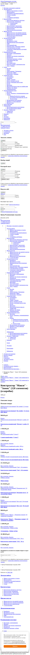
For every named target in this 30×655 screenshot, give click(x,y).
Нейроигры (7, 119)
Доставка (6, 116)
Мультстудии (10, 103)
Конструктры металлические (14, 30)
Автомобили (10, 76)
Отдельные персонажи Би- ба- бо (18, 97)
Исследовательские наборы (14, 108)
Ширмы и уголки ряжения (14, 101)
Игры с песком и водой (13, 81)
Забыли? (3, 193)
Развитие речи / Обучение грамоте (16, 46)
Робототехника (11, 28)
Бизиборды (10, 39)
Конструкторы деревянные (14, 21)
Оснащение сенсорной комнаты (15, 13)
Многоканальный (5, 125)
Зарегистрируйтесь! (14, 204)
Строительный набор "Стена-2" (10, 437)
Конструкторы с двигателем (14, 26)
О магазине (7, 358)
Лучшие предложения (9, 354)
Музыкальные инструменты (14, 100)
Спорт (5, 67)
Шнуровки (9, 61)
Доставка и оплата (8, 130)
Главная (6, 364)
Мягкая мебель (11, 12)
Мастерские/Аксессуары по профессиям (17, 86)
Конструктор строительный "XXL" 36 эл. (12, 541)
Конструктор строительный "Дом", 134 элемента (14, 470)
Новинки (6, 114)
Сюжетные (13, 24)
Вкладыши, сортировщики (14, 53)
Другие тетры (13, 98)
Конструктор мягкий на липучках (16, 20)
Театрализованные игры (10, 90)
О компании (7, 131)
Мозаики (9, 54)
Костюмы (9, 92)
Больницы (9, 78)
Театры (9, 94)
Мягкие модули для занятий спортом (16, 32)
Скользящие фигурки (12, 60)
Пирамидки (10, 57)
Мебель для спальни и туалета (15, 10)
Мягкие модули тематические (14, 35)
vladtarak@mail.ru (5, 127)
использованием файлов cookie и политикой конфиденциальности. (15, 642)
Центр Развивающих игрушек (8, 1)
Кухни (8, 83)
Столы (8, 16)
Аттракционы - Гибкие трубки (9, 531)
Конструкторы (7, 19)
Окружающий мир (12, 45)
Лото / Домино (11, 65)
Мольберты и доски (12, 41)
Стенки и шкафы (11, 15)
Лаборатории (7, 105)
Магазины (9, 85)
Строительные (13, 23)
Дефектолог (10, 111)
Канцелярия (7, 118)
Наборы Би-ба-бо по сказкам (17, 96)
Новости (6, 356)
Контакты (6, 133)
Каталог (3, 5)
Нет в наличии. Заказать (7, 443)
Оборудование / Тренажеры (14, 71)
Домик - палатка (11, 79)
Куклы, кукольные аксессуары (15, 82)
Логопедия (9, 112)
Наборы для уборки (12, 87)
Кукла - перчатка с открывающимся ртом (17, 93)
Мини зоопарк (5, 480)
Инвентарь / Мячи (11, 72)
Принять (15, 646)
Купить (2, 397)
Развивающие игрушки (10, 52)
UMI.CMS (9, 572)
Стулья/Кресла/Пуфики (13, 17)
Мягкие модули (8, 31)
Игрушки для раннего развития (12, 8)
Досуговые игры (11, 63)
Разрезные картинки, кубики (14, 59)
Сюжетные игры (8, 75)
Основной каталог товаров (11, 366)
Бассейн (9, 68)
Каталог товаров (8, 355)
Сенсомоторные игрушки (13, 48)
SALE (5, 115)
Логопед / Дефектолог (9, 110)
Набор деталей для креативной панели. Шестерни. (15, 459)
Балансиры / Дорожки (12, 74)
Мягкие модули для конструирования (16, 34)
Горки (8, 70)
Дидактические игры (9, 38)
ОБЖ (8, 43)
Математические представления (15, 42)
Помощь (6, 360)
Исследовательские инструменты (15, 107)
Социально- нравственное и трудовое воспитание (17, 270)
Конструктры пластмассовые (14, 27)
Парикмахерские (11, 89)
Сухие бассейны (11, 37)
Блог (5, 134)
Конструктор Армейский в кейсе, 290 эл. (12, 449)
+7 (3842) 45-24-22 (5, 126)
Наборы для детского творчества (15, 56)
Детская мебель (8, 9)
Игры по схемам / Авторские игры (16, 64)
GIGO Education (8, 104)
